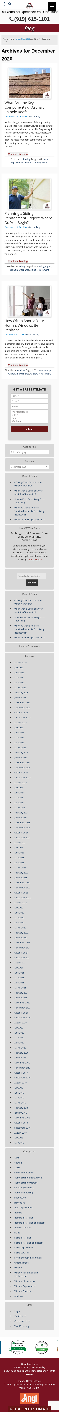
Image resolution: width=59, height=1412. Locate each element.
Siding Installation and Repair (28, 1242)
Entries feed (20, 1316)
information (20, 1197)
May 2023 (19, 857)
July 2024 (18, 787)
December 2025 (22, 702)
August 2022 (20, 902)
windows (18, 1296)
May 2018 (19, 1142)
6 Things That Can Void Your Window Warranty (29, 534)
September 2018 (22, 1127)
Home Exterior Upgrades (26, 1182)
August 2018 (20, 1132)
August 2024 (20, 782)
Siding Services (21, 1252)
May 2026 (19, 677)
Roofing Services (22, 1227)
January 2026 (20, 697)
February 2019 (21, 1107)
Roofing (26, 159)
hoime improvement (24, 1172)
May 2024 (19, 797)
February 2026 (21, 692)
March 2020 (20, 1047)
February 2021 (21, 992)
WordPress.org (21, 1326)
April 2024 (19, 802)
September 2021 (22, 957)
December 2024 (22, 762)
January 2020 (20, 1057)
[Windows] (29, 421)
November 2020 (22, 1007)
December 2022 (22, 882)
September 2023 (22, 837)
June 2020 (19, 1032)
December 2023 (22, 822)
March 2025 (20, 747)
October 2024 (21, 772)
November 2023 (22, 827)
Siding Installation (22, 1237)
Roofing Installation (23, 1217)
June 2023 (19, 852)
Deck (16, 1157)
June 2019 (19, 1092)
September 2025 (22, 717)
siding (22, 266)
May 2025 (19, 737)
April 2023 (19, 862)
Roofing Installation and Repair (29, 1222)
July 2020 (18, 1027)
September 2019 (22, 1077)
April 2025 (19, 742)
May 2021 (19, 977)
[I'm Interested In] (29, 411)
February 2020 (21, 1052)
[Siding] (29, 414)
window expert (46, 370)
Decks (17, 1167)
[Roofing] (29, 418)
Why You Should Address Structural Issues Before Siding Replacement (29, 511)
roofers (29, 162)
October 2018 (21, 1122)
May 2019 (19, 1097)
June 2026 (19, 672)
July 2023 (18, 847)
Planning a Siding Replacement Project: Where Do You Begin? (28, 218)
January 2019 (20, 1112)
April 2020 (19, 1042)
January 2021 (20, 997)
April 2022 (19, 922)
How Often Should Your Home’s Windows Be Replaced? (24, 325)
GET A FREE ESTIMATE (29, 1408)
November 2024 (22, 767)
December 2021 (22, 942)
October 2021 (21, 952)
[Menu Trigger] (52, 6)
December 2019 (22, 1062)
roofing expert (41, 162)
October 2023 (21, 832)
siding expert (45, 266)
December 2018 (22, 1117)
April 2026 (19, 682)
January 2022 (20, 937)
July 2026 (18, 667)
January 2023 (20, 877)
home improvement (24, 1187)
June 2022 (19, 912)
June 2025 (19, 732)
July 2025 (18, 727)
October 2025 (21, 712)
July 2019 (18, 1087)
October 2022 (21, 892)
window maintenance (18, 373)
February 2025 (21, 752)
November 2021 (22, 947)
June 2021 (19, 972)
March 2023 (20, 867)
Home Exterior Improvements (29, 1177)
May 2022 (19, 917)
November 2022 (22, 887)
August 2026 (20, 662)
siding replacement (39, 269)
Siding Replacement (24, 1247)
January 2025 (20, 757)
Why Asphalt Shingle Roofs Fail (29, 519)
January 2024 (20, 817)
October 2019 (21, 1072)
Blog (23, 39)
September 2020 (22, 1017)
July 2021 (18, 967)
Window (21, 370)
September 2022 (22, 897)
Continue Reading (18, 154)
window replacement (40, 373)
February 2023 (21, 872)
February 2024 (21, 812)
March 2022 (20, 927)
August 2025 (20, 722)
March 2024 (20, 807)
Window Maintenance (25, 1281)
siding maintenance (19, 269)
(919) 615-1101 (32, 19)
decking (18, 1162)
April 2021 (19, 982)
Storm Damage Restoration (28, 1257)
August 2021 (20, 962)
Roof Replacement (23, 1207)
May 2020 (19, 1037)
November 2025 (22, 707)
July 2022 (18, 907)
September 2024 (22, 777)
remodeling (19, 1202)
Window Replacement (25, 1286)
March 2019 (20, 1102)
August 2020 (20, 1022)
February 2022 (21, 932)
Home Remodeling (23, 1192)
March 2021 (20, 987)
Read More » (35, 559)
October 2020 (21, 1012)
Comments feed (22, 1321)
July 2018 (18, 1137)
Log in (17, 1311)
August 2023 (20, 842)
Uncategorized (21, 1262)
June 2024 (19, 792)
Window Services (22, 1291)
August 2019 (20, 1082)
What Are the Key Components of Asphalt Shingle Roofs (24, 107)
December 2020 (22, 1002)
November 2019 (22, 1067)
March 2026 (20, 687)
